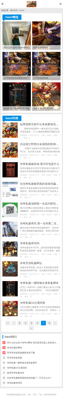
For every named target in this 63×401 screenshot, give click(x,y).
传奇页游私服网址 (31, 263)
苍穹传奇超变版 (14, 357)
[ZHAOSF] (32, 4)
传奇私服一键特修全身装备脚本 (39, 282)
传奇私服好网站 (14, 347)
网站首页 (14, 10)
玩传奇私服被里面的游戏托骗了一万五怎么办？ (29, 378)
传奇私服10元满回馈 (32, 302)
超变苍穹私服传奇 (15, 373)
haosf (22, 10)
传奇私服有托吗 (29, 243)
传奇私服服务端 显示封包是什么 (39, 163)
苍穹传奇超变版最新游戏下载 (21, 352)
